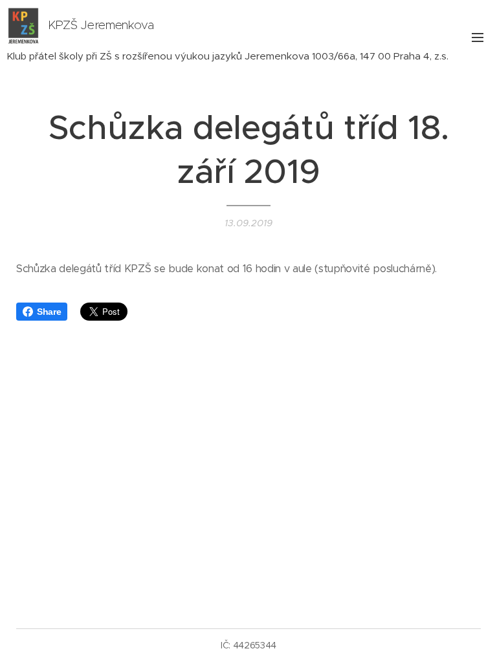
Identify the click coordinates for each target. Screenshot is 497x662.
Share (49, 311)
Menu (478, 37)
